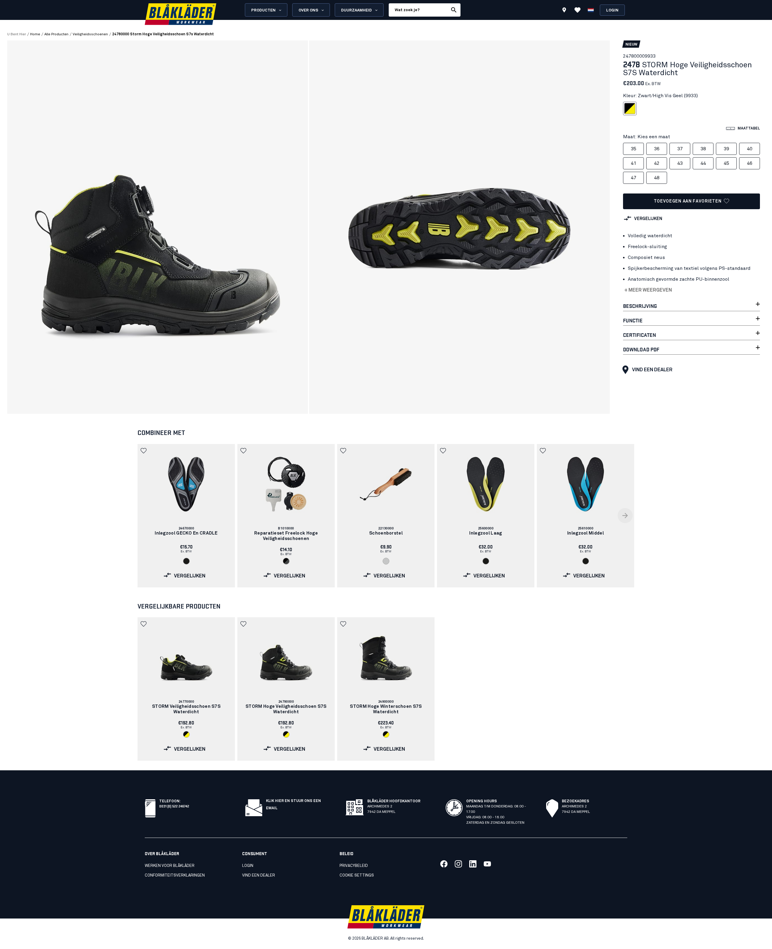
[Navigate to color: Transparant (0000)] (386, 561)
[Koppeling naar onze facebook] (444, 864)
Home (35, 34)
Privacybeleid (354, 866)
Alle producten (56, 34)
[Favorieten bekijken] (577, 10)
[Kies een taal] (590, 10)
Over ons (308, 10)
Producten (263, 10)
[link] (186, 515)
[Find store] (564, 11)
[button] (144, 450)
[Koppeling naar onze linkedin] (472, 864)
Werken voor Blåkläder (170, 866)
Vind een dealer (652, 369)
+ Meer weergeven (648, 290)
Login (612, 10)
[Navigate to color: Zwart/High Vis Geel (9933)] (186, 734)
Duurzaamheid (356, 10)
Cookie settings (357, 875)
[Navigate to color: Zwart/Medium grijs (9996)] (286, 561)
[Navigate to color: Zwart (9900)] (186, 561)
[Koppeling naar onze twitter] (458, 864)
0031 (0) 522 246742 (174, 806)
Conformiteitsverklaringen (175, 875)
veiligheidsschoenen (90, 34)
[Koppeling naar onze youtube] (487, 864)
